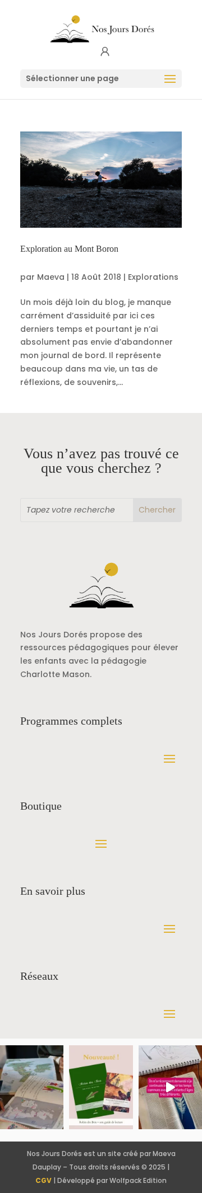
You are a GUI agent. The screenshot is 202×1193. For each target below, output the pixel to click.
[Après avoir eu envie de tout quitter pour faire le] (31, 1087)
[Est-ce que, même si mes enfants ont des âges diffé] (170, 1087)
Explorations (153, 277)
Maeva (51, 277)
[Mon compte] (105, 51)
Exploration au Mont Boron (69, 248)
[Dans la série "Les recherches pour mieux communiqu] (100, 1087)
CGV (43, 1180)
